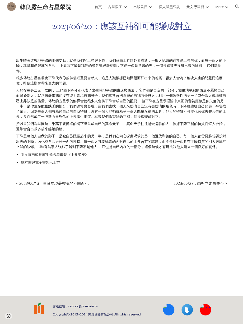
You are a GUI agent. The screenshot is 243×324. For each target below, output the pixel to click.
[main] (121, 26)
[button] (237, 6)
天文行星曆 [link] (195, 6)
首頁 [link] (98, 6)
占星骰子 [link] (115, 6)
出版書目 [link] (140, 6)
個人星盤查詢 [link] (169, 6)
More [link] (219, 6)
